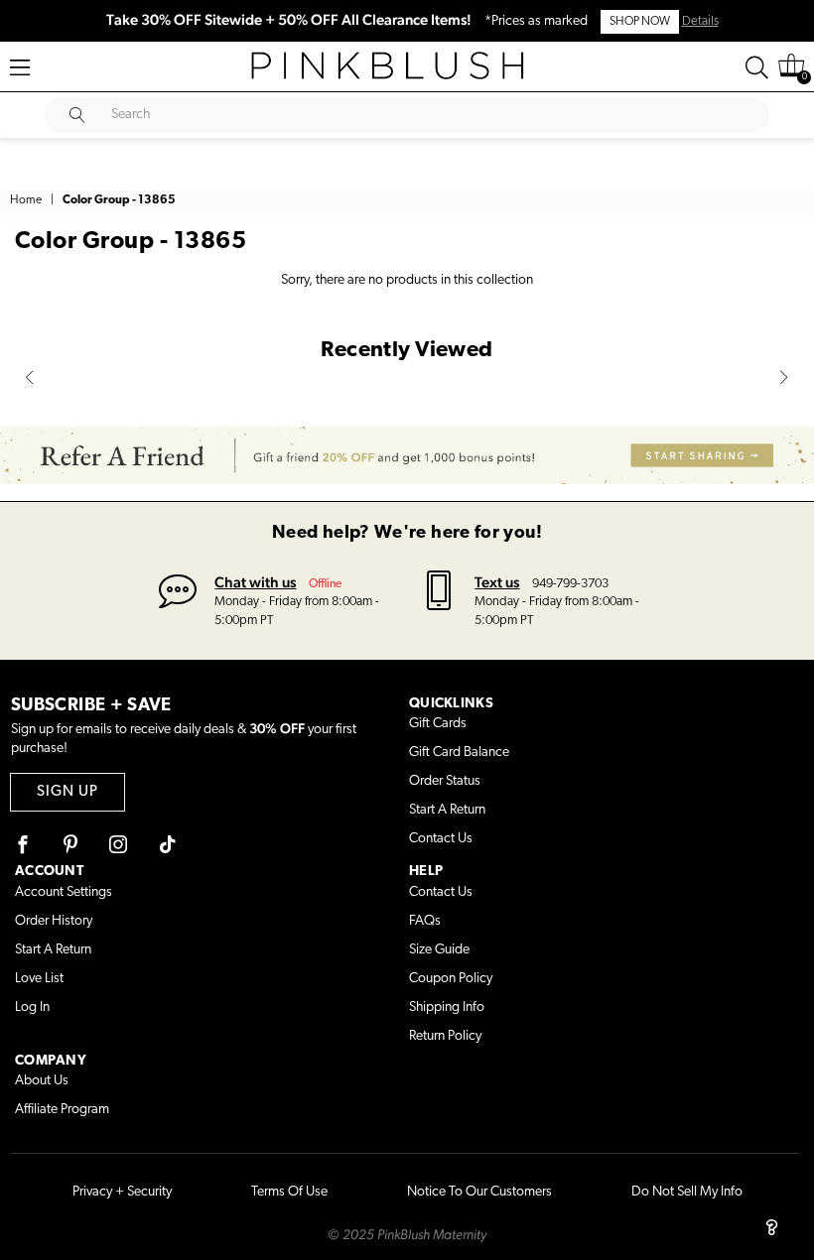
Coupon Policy (450, 978)
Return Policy (445, 1036)
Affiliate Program (62, 1109)
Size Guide (439, 950)
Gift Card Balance (459, 752)
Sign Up (67, 792)
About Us (41, 1080)
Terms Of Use (289, 1192)
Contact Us (441, 838)
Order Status (444, 781)
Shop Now (640, 22)
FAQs (425, 921)
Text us (497, 581)
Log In (32, 1007)
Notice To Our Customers (479, 1192)
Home (26, 200)
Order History (53, 921)
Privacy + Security (122, 1192)
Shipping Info (446, 1007)
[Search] (757, 67)
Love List (39, 978)
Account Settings (63, 892)
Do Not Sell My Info (687, 1192)
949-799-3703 (570, 583)
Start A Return (447, 810)
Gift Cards (438, 723)
